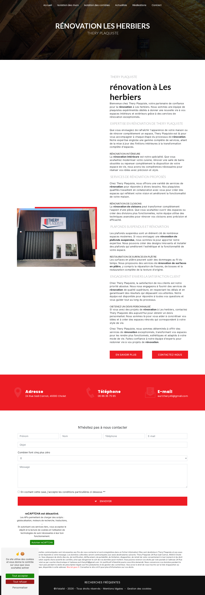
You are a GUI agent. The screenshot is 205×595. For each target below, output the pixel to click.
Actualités (121, 5)
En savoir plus (126, 354)
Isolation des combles (97, 5)
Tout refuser (20, 581)
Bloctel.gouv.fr (73, 567)
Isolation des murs (68, 5)
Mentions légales (113, 588)
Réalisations (139, 5)
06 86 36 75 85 (107, 396)
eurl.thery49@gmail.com (173, 396)
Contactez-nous (170, 354)
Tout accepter (20, 575)
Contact (157, 5)
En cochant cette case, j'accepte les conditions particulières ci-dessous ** (63, 491)
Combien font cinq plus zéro (34, 452)
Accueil (47, 5)
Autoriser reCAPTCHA (42, 542)
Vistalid (60, 588)
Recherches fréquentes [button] (102, 582)
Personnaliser (20, 587)
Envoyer (106, 501)
